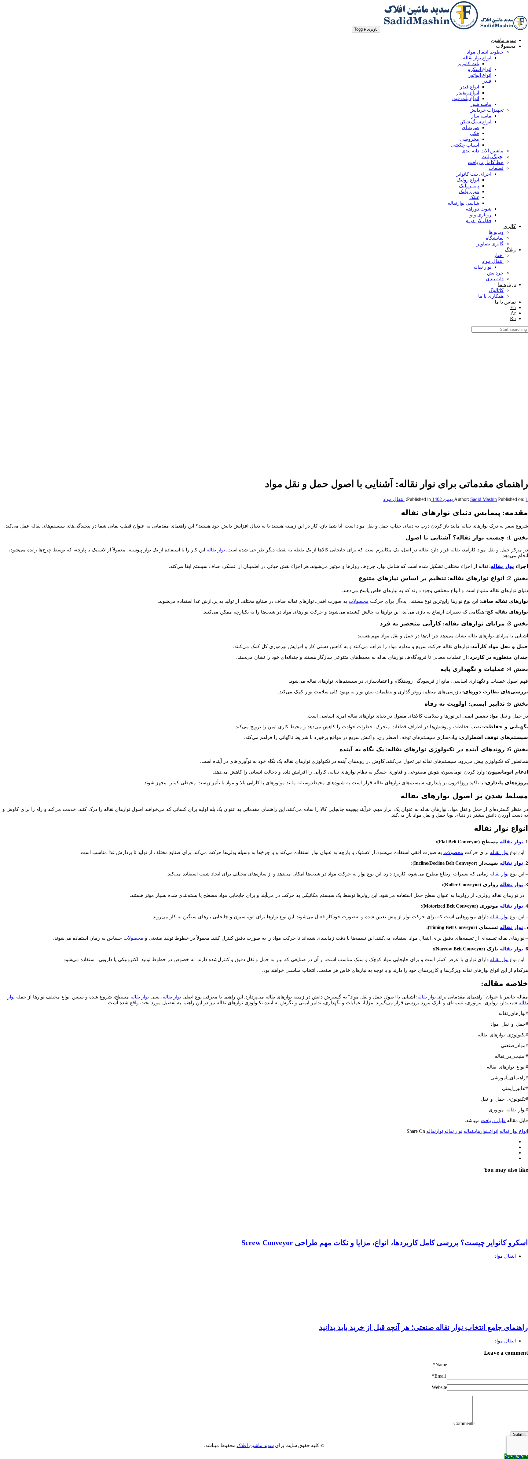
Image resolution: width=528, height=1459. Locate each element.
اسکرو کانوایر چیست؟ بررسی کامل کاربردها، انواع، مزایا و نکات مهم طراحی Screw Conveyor (384, 1243)
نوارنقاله (434, 1131)
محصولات (359, 601)
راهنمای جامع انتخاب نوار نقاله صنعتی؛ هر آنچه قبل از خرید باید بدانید (423, 1327)
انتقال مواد (394, 499)
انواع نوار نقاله (514, 1131)
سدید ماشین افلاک (255, 1445)
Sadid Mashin (483, 499)
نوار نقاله (216, 550)
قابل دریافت (493, 1120)
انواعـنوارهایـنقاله (481, 1131)
